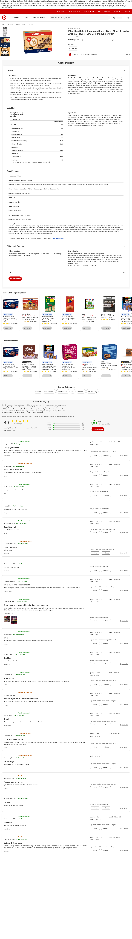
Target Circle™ (60, 11)
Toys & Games (52, 3)
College (26, 1)
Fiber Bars (30, 24)
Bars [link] (73, 391)
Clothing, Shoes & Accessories (47, 1)
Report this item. (58, 238)
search (108, 18)
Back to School (18, 1)
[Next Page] (130, 313)
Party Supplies (100, 3)
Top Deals (56, 5)
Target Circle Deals (66, 5)
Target (3, 24)
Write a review (98, 429)
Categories (15, 18)
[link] (74, 36)
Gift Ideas (108, 3)
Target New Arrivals (6, 1)
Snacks (17, 24)
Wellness (27, 3)
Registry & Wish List (104, 11)
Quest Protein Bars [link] (49, 391)
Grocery (99, 1)
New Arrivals (33, 5)
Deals (20, 5)
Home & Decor (63, 1)
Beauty (123, 1)
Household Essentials (109, 1)
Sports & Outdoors (9, 3)
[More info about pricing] (113, 40)
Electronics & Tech (63, 3)
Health (21, 3)
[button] (74, 36)
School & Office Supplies (38, 3)
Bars (23, 24)
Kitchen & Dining (74, 1)
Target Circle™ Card (74, 11)
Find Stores (8, 8)
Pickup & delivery (39, 18)
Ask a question (15, 279)
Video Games (74, 3)
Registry (113, 5)
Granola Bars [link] (80, 391)
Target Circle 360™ (89, 11)
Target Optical (13, 5)
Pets (17, 3)
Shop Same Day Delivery (101, 5)
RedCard (119, 5)
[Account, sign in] (118, 17)
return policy (76, 265)
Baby (119, 1)
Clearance (25, 5)
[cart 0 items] (128, 17)
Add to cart (73, 48)
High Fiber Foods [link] (92, 391)
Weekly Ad (76, 5)
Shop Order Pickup (86, 5)
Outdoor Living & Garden (88, 1)
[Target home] (4, 17)
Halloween (33, 1)
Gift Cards (115, 3)
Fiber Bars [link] (38, 391)
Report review (124, 455)
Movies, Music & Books (87, 3)
